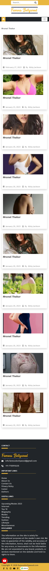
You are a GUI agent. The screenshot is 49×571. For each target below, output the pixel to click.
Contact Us (6, 483)
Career (4, 489)
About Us (5, 481)
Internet (5, 506)
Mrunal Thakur (12, 58)
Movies (4, 514)
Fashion (5, 520)
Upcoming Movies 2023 (11, 504)
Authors (5, 492)
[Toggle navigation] (44, 19)
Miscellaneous (7, 525)
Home (4, 478)
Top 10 (4, 509)
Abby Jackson (35, 67)
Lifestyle (5, 523)
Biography (6, 512)
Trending (5, 517)
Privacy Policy (7, 486)
